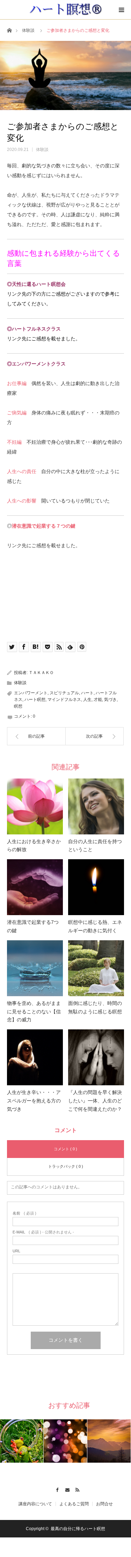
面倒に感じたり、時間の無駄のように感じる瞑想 (95, 1007)
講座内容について (35, 1504)
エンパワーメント (31, 692)
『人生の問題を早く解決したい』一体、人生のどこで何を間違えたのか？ (95, 1100)
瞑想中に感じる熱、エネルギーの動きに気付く (95, 926)
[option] (22, 1441)
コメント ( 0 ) (65, 1149)
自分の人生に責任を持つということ (95, 846)
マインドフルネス (64, 699)
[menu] (121, 10)
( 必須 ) (24, 1213)
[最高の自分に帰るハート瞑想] (65, 9)
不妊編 (14, 442)
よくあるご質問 (74, 1504)
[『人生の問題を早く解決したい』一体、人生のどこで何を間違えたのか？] (96, 1057)
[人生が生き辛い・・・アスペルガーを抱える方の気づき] (35, 1057)
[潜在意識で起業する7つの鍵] (35, 887)
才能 (98, 699)
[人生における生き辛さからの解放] (35, 806)
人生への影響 (21, 501)
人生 (87, 699)
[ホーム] (9, 29)
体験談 (28, 30)
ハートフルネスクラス (36, 329)
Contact (65, 1489)
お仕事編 (17, 383)
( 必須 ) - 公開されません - (43, 1232)
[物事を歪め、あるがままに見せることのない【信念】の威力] (35, 968)
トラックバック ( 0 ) (65, 1166)
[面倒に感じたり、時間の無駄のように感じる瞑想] (96, 968)
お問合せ (104, 1504)
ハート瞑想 (34, 699)
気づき (110, 699)
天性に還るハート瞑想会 (39, 284)
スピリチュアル (64, 692)
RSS (75, 1489)
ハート (87, 692)
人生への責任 (21, 471)
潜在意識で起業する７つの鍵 (43, 526)
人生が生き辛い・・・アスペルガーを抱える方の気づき (34, 1100)
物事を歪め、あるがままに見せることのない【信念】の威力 (34, 1011)
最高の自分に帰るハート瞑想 (78, 1528)
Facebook (55, 1489)
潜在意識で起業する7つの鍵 (33, 926)
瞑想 (18, 706)
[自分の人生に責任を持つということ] (96, 806)
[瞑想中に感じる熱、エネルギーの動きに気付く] (96, 887)
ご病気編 (17, 412)
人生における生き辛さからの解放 (34, 846)
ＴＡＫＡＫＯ (41, 672)
